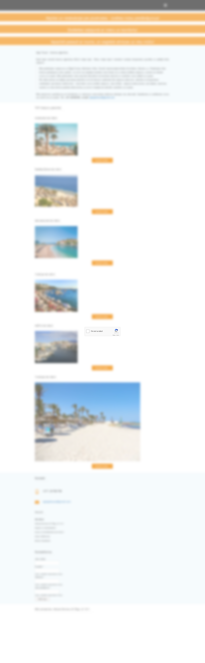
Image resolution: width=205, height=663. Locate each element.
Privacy (114, 335)
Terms (117, 335)
